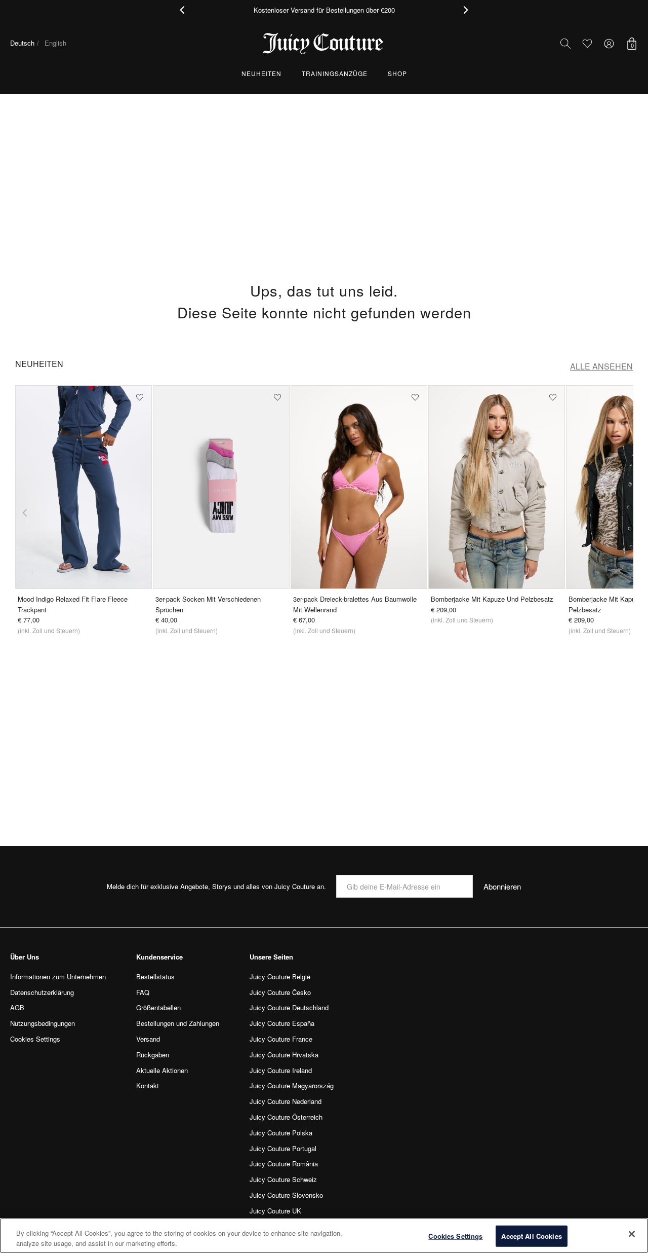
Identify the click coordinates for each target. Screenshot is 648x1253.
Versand (148, 1039)
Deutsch (22, 43)
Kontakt (147, 1085)
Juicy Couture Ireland (281, 1070)
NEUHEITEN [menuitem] (261, 73)
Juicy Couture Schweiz (283, 1179)
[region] (324, 1235)
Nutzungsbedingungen (42, 1023)
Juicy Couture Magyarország (292, 1085)
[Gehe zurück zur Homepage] (324, 43)
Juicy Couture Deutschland (289, 1007)
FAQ (142, 992)
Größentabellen (158, 1007)
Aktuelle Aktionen (162, 1070)
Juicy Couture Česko (280, 992)
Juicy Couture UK (275, 1210)
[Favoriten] (587, 43)
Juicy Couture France (281, 1039)
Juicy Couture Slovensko (286, 1195)
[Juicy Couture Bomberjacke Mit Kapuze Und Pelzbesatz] (496, 487)
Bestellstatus (155, 976)
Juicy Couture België (280, 976)
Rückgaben (152, 1054)
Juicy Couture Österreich (286, 1117)
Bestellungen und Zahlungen (177, 1023)
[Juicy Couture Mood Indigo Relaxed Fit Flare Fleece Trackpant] (83, 487)
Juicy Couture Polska (281, 1132)
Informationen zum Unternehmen (58, 976)
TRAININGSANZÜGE (335, 73)
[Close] (632, 1234)
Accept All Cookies (531, 1236)
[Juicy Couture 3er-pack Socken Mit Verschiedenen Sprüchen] (221, 487)
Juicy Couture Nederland (285, 1101)
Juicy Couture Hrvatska (284, 1054)
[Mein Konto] (609, 43)
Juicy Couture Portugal (283, 1148)
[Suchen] (565, 44)
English (55, 43)
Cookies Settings (455, 1236)
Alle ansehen (601, 366)
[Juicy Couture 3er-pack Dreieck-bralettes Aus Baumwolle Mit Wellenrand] (359, 487)
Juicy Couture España (282, 1023)
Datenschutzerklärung (42, 992)
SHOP (397, 73)
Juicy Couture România (284, 1163)
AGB (17, 1007)
